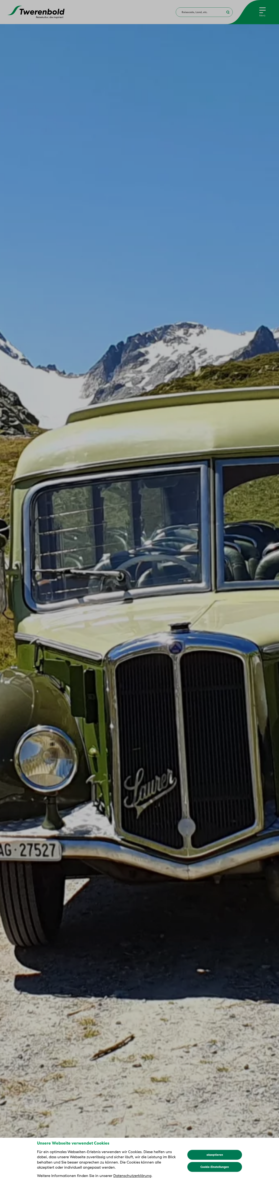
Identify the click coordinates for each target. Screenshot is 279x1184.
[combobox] (204, 12)
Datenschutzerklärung (132, 1175)
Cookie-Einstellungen (214, 1167)
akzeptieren (214, 1155)
